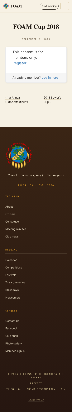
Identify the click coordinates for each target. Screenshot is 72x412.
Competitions (13, 267)
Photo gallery (13, 343)
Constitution (12, 221)
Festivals (10, 275)
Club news (11, 236)
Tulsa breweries (15, 282)
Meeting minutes (15, 229)
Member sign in (15, 350)
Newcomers (12, 297)
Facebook (11, 328)
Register (19, 63)
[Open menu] (64, 6)
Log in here (50, 77)
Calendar (11, 260)
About (9, 206)
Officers (10, 214)
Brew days (12, 289)
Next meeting (49, 6)
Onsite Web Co (36, 399)
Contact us (12, 320)
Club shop (11, 335)
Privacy (36, 383)
